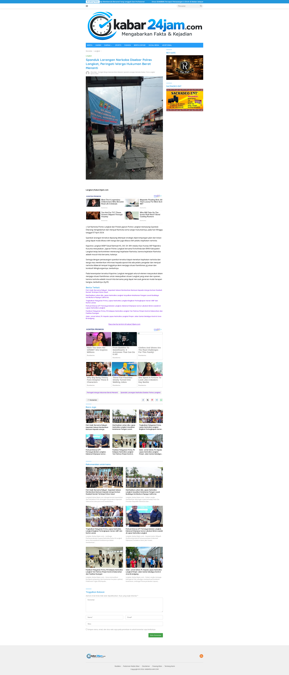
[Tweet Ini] (147, 400)
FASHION (127, 45)
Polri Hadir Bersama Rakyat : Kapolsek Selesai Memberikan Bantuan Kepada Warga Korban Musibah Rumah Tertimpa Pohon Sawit (124, 291)
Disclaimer (146, 666)
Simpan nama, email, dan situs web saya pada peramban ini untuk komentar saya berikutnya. (122, 629)
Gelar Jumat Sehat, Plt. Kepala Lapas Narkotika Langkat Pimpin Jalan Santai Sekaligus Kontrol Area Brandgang (123, 317)
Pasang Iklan (157, 666)
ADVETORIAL (167, 45)
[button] (201, 6)
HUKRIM (98, 45)
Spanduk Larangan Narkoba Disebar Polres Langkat (139, 72)
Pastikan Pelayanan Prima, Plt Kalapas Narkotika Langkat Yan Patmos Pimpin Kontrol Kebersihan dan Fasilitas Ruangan (124, 312)
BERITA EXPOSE (140, 45)
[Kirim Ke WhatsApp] (161, 400)
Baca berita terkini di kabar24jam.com (124, 324)
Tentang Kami (169, 666)
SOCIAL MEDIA (154, 45)
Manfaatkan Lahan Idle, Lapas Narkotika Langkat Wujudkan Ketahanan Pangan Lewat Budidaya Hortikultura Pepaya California (122, 296)
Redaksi (118, 666)
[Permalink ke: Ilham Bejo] (87, 73)
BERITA (89, 45)
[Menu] (87, 6)
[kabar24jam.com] (144, 25)
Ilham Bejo (94, 72)
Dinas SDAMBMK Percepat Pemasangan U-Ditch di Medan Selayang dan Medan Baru (144, 2)
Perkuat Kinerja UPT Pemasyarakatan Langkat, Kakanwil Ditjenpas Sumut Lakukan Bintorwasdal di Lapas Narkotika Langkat (123, 307)
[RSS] (201, 656)
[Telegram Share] (156, 400)
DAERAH (107, 45)
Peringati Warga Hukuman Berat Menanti (110, 72)
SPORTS (118, 45)
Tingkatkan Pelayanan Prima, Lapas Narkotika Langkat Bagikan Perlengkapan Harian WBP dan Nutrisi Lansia (122, 302)
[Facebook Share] (143, 400)
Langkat (89, 56)
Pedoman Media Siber (131, 666)
